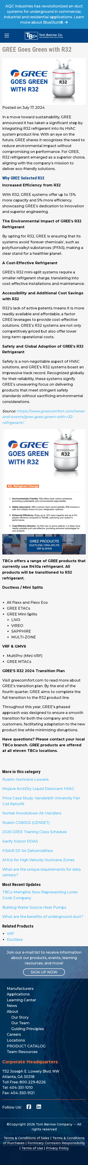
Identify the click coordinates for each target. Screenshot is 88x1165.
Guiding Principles (27, 1029)
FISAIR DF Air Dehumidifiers (27, 851)
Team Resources (22, 1052)
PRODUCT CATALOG (26, 1046)
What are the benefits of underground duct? (42, 917)
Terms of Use (32, 1148)
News (12, 1006)
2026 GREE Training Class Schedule (34, 832)
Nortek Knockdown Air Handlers (31, 813)
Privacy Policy (57, 1148)
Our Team (20, 1023)
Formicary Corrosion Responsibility (56, 1143)
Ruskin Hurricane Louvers (25, 779)
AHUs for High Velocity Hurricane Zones (38, 860)
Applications (18, 994)
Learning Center (21, 1000)
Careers (14, 1034)
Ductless (15, 939)
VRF (10, 934)
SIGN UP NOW (44, 972)
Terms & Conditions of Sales (26, 1138)
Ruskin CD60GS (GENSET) (26, 823)
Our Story (20, 1017)
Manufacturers (20, 988)
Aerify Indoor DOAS (20, 841)
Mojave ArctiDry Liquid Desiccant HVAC (38, 789)
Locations (16, 1040)
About (12, 1011)
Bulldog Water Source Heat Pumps (34, 907)
